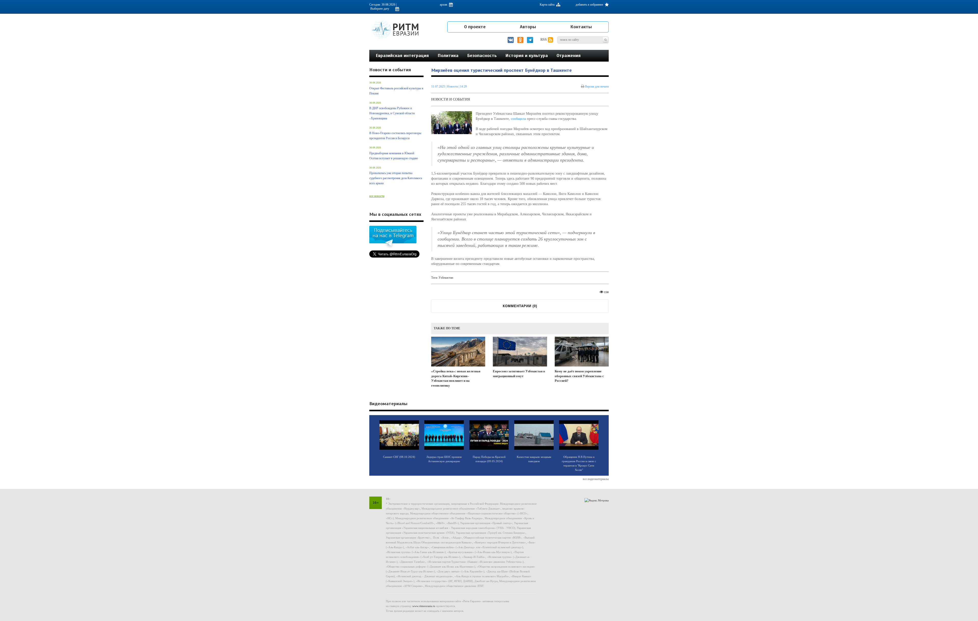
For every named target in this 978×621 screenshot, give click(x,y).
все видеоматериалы (596, 479)
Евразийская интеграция (402, 55)
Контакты (581, 27)
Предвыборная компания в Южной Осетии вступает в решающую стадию (393, 155)
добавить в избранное (590, 4)
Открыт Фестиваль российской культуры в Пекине (396, 91)
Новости (453, 86)
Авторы (528, 27)
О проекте (475, 27)
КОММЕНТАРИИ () (520, 306)
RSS (544, 39)
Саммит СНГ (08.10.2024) (399, 456)
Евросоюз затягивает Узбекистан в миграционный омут (519, 373)
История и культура (526, 55)
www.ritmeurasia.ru (423, 606)
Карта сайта (547, 4)
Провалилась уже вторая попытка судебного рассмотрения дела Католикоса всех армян (395, 178)
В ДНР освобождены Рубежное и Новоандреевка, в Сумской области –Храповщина (392, 113)
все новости (376, 196)
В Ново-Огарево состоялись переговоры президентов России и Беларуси (395, 135)
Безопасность (482, 55)
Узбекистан (446, 277)
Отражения (568, 55)
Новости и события (450, 99)
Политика (448, 55)
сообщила (518, 119)
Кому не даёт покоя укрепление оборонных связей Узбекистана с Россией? (579, 376)
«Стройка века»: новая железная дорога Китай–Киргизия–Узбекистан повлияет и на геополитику (455, 378)
